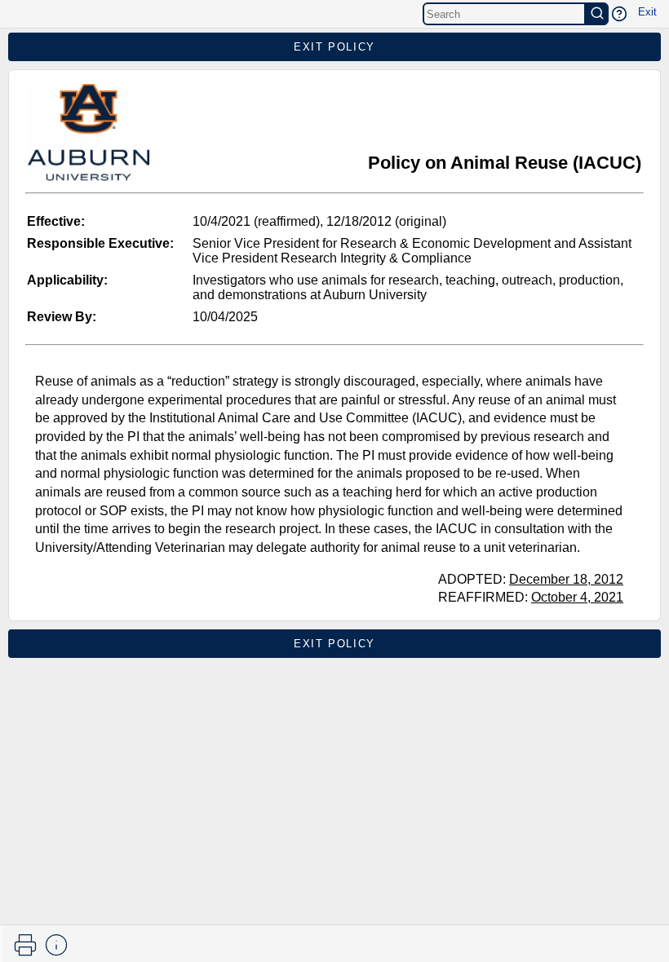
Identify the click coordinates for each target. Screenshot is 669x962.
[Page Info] (56, 945)
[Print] (25, 945)
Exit (647, 12)
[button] (619, 14)
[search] (597, 13)
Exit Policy (334, 47)
